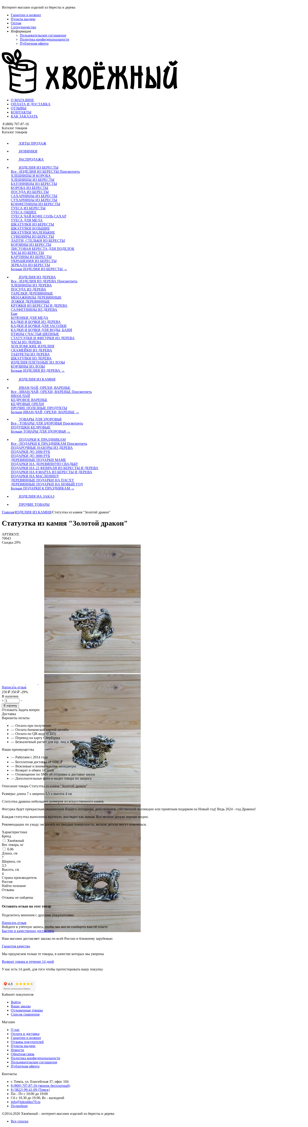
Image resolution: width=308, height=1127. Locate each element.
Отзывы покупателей (27, 1042)
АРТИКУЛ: (10, 534)
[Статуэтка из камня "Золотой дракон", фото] (92, 672)
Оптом (16, 23)
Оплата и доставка (25, 1034)
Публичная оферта (34, 43)
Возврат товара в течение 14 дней (28, 961)
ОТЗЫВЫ (18, 108)
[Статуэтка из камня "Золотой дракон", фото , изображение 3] (92, 931)
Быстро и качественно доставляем (28, 931)
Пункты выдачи (23, 19)
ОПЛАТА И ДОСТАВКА (31, 104)
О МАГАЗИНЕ (22, 100)
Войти (16, 1002)
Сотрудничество (23, 27)
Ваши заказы (21, 1006)
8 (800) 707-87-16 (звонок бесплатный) (40, 1086)
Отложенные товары (27, 1010)
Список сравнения (25, 1014)
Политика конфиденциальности (44, 39)
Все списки (19, 1121)
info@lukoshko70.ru (25, 1102)
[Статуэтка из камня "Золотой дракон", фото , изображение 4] (92, 1060)
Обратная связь (22, 1054)
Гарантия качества (16, 946)
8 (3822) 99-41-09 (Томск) (30, 1090)
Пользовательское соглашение (43, 35)
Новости (17, 1050)
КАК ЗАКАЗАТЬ (24, 116)
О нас (15, 1030)
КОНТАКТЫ (21, 112)
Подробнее (19, 1106)
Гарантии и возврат (26, 15)
